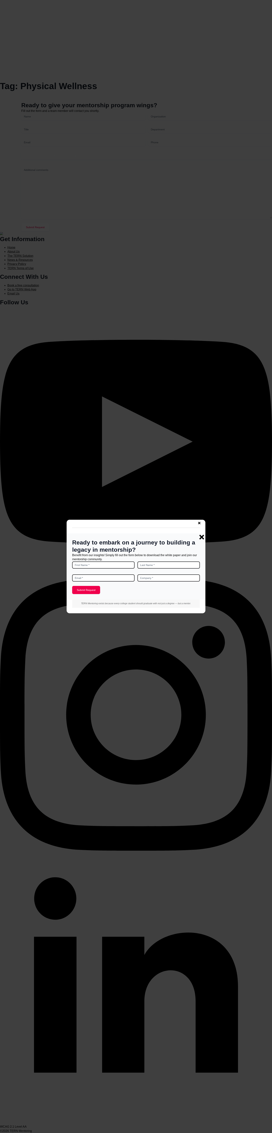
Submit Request (86, 590)
